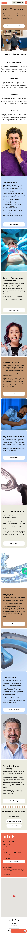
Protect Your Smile (14, 709)
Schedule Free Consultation (14, 25)
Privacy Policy (14, 925)
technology (19, 523)
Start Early (14, 393)
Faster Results (14, 543)
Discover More (14, 457)
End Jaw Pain (14, 224)
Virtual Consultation (14, 826)
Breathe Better (14, 623)
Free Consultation (18, 2)
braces (12, 206)
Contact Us (14, 923)
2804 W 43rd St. (8, 845)
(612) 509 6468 (14, 861)
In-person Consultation (14, 821)
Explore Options (14, 310)
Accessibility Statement (14, 928)
